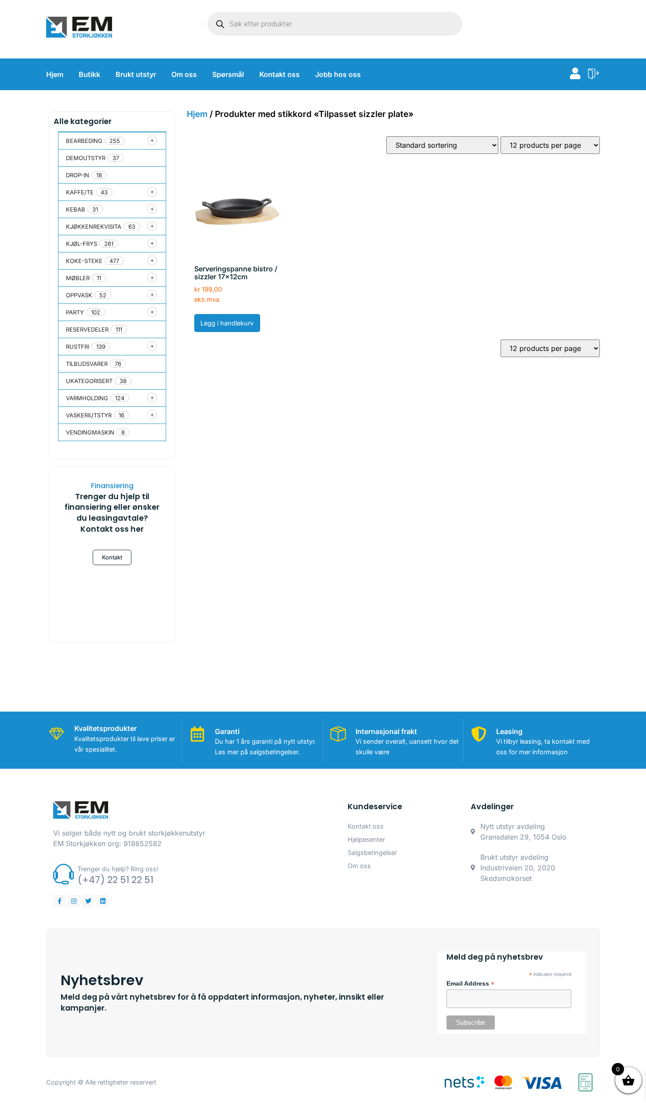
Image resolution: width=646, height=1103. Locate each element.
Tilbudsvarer (87, 363)
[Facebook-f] (59, 901)
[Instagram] (74, 901)
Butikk (89, 74)
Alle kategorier (83, 121)
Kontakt (112, 557)
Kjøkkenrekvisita (93, 226)
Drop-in (77, 175)
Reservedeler (87, 329)
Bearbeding (84, 140)
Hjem (54, 74)
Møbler (78, 277)
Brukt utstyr (136, 74)
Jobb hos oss (338, 74)
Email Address (470, 983)
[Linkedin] (103, 901)
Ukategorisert (89, 380)
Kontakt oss (279, 74)
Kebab (75, 209)
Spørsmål (228, 74)
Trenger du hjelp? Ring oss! (117, 869)
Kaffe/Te (80, 192)
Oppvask (79, 295)
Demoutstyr (85, 157)
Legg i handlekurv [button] (227, 323)
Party (75, 312)
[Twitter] (88, 901)
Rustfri (77, 346)
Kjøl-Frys (81, 243)
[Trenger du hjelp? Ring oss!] (63, 874)
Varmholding (87, 398)
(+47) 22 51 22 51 (115, 879)
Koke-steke (84, 260)
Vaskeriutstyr (89, 415)
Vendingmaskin (90, 432)
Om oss (184, 74)
